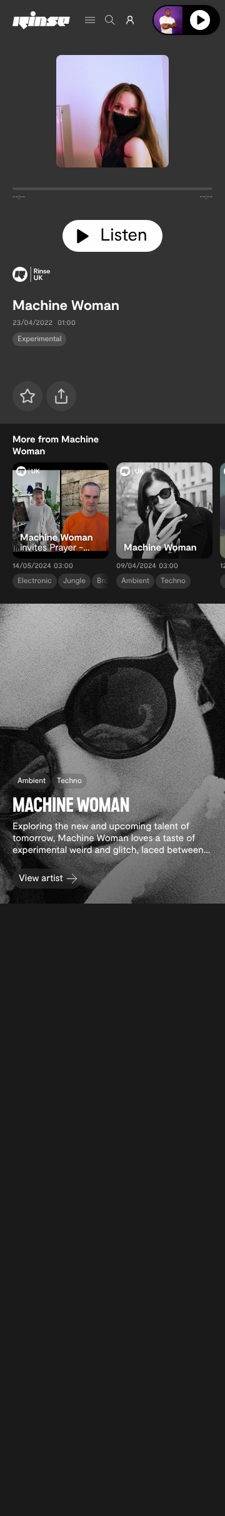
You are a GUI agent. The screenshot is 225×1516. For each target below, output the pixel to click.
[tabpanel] (112, 191)
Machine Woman (65, 305)
